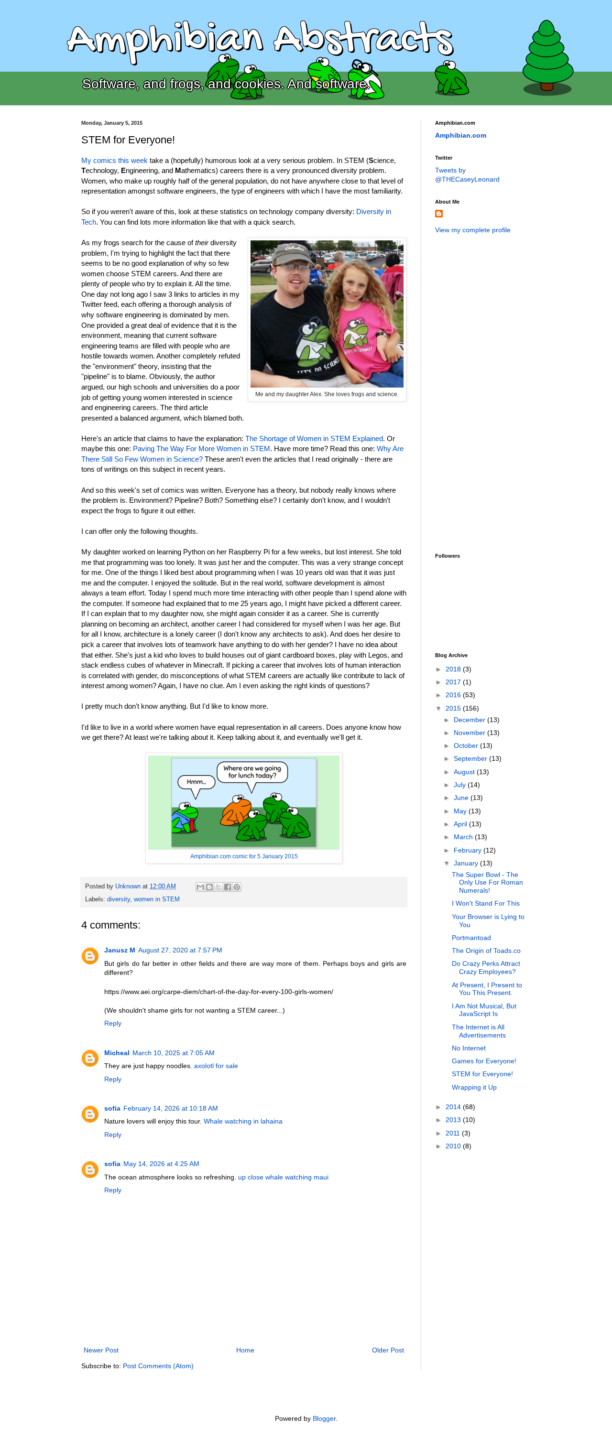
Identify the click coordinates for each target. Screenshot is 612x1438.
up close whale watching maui (283, 1177)
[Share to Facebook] (227, 887)
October (467, 745)
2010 (454, 1146)
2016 (454, 695)
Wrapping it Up (474, 1087)
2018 (454, 669)
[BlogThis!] (209, 887)
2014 (454, 1107)
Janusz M (119, 950)
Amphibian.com (460, 135)
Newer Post (101, 1350)
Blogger (324, 1418)
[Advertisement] (473, 392)
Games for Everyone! (484, 1061)
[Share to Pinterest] (236, 887)
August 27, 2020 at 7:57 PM (180, 950)
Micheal (117, 1053)
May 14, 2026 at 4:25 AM (161, 1164)
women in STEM (157, 899)
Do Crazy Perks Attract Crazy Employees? (486, 967)
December (470, 720)
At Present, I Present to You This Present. (487, 989)
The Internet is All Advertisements (479, 1031)
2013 (454, 1120)
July (461, 785)
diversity (118, 899)
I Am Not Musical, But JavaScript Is (484, 1010)
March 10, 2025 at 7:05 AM (173, 1053)
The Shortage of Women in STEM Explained (314, 438)
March (464, 837)
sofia (112, 1108)
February (468, 850)
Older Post (388, 1350)
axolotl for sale (216, 1066)
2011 (454, 1133)
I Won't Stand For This (486, 903)
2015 (454, 708)
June (462, 797)
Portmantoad (471, 937)
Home (245, 1350)
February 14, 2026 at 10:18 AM (170, 1108)
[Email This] (200, 887)
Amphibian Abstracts (259, 41)
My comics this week (114, 160)
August (465, 772)
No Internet (469, 1048)
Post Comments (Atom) (158, 1366)
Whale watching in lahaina (243, 1121)
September (471, 758)
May (461, 811)
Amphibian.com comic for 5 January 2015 (244, 856)
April (461, 824)
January (467, 863)
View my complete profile (473, 230)
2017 (454, 682)
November (470, 732)
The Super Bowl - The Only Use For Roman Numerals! (487, 883)
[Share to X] (218, 887)
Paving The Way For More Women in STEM (201, 448)
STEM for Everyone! (482, 1074)
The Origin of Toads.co (486, 950)
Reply (112, 1023)
